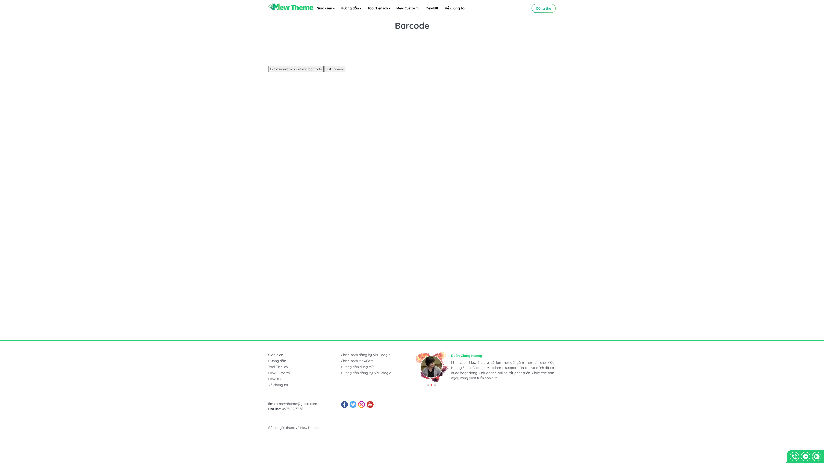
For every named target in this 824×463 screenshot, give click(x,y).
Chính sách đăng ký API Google (365, 355)
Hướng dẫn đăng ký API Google (366, 373)
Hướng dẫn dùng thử (357, 367)
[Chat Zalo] (816, 456)
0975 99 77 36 (292, 409)
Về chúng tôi (455, 8)
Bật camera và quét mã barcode (296, 69)
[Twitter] (353, 404)
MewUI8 (432, 8)
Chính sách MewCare (357, 361)
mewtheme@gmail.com (298, 403)
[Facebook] (344, 404)
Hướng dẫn (350, 8)
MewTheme (309, 427)
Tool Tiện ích (378, 8)
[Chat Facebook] (805, 456)
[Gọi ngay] (794, 456)
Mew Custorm (407, 8)
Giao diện (324, 8)
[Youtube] (370, 404)
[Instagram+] (361, 404)
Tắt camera (335, 69)
